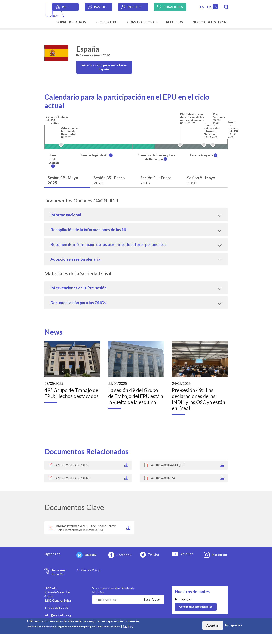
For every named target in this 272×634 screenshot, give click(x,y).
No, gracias (233, 625)
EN (202, 7)
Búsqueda (226, 7)
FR (209, 7)
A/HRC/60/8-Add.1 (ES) (72, 465)
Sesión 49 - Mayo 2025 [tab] (63, 180)
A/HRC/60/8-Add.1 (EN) (72, 478)
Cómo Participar (142, 22)
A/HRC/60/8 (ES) (163, 478)
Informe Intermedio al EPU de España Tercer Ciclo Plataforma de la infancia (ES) (85, 528)
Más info (127, 626)
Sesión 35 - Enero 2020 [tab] (109, 180)
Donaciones (173, 7)
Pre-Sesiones (68, 8)
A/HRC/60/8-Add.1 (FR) (168, 465)
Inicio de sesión (134, 8)
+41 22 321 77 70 (56, 607)
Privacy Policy (90, 570)
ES (215, 7)
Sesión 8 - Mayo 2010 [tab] (201, 180)
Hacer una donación (58, 572)
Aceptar (212, 625)
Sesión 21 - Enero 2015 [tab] (156, 180)
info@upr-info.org (57, 615)
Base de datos (100, 8)
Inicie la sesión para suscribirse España (104, 67)
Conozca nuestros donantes (195, 606)
